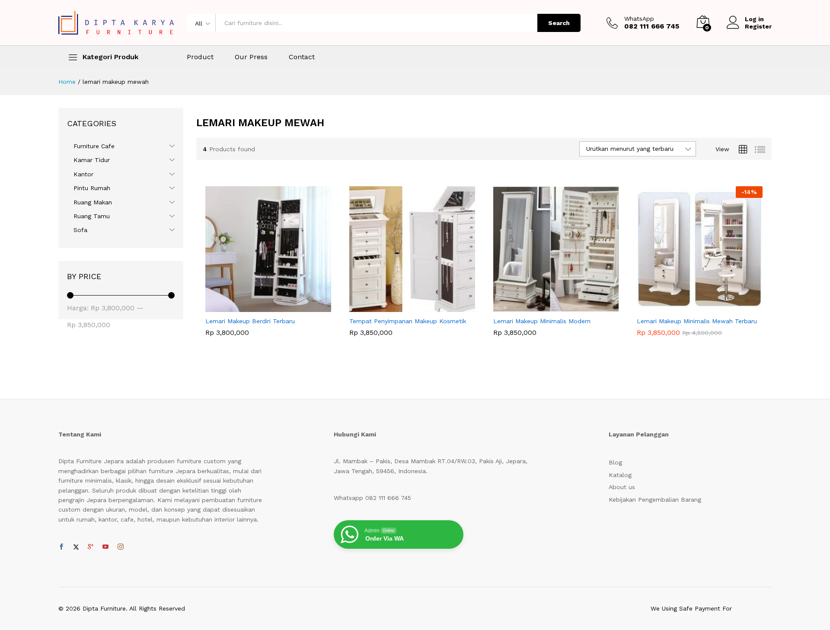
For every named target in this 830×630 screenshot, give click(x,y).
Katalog (620, 474)
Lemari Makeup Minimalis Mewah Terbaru (697, 321)
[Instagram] (120, 547)
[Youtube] (105, 547)
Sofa (80, 229)
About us (622, 487)
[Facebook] (61, 547)
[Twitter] (76, 547)
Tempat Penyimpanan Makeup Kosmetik (407, 321)
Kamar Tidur (91, 159)
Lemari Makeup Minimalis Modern (542, 321)
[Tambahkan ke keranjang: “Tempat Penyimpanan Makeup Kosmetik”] (402, 306)
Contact (302, 57)
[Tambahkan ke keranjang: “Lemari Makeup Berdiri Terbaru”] (258, 306)
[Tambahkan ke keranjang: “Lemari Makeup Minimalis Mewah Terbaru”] (690, 306)
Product (200, 57)
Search (559, 22)
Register (758, 26)
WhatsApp (639, 18)
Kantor (83, 174)
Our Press (251, 57)
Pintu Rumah (91, 188)
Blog (615, 462)
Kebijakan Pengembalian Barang (655, 499)
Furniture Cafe (94, 146)
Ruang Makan (92, 202)
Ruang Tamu (91, 216)
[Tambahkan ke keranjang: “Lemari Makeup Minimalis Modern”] (546, 306)
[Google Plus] (90, 547)
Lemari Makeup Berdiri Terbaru (250, 321)
